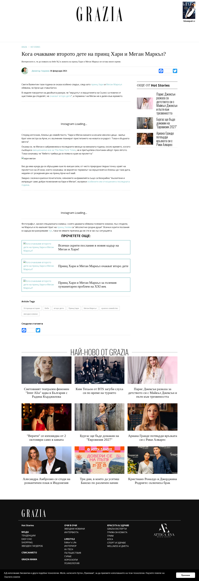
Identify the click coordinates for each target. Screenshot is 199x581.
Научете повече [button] (12, 577)
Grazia (24, 46)
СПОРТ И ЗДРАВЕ (116, 542)
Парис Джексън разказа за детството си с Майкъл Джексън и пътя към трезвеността (166, 103)
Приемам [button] (185, 575)
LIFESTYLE (69, 539)
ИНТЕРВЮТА (71, 532)
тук (50, 230)
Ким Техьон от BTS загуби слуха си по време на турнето (99, 391)
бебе (47, 308)
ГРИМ (110, 535)
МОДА (25, 532)
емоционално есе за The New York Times (54, 150)
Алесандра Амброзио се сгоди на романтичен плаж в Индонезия (46, 481)
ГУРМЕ (67, 556)
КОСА (110, 539)
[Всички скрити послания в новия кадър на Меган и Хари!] (39, 247)
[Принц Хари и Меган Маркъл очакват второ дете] (39, 266)
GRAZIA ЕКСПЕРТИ (117, 528)
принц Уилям (64, 227)
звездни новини (30, 314)
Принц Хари (74, 308)
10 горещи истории (31, 308)
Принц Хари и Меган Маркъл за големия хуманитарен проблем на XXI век (87, 284)
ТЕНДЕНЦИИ (29, 535)
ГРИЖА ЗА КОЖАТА (117, 532)
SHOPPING (27, 542)
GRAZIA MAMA (29, 559)
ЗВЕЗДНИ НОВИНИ (74, 528)
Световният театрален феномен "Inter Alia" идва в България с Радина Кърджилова (46, 392)
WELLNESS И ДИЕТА (118, 546)
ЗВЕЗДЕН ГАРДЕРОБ (32, 545)
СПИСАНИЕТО (29, 552)
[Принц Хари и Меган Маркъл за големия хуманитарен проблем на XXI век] (39, 284)
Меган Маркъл (114, 84)
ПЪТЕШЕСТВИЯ (72, 552)
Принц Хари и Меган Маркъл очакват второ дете (93, 266)
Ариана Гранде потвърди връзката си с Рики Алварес (165, 139)
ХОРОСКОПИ (71, 559)
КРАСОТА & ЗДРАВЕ (118, 525)
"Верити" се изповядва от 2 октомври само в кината (46, 437)
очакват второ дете (60, 96)
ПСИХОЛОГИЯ (71, 563)
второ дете (59, 308)
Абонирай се (189, 21)
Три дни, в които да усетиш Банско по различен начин (99, 481)
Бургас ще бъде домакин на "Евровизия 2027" (166, 123)
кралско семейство (109, 308)
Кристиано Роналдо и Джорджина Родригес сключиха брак (152, 481)
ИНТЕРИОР (70, 545)
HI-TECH (68, 549)
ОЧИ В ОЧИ (70, 525)
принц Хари (97, 84)
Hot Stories (35, 46)
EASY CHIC (27, 539)
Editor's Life (70, 542)
